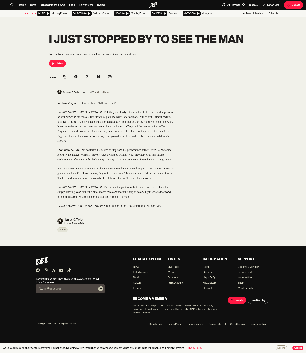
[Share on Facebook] (76, 77)
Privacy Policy (173, 324)
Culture (62, 230)
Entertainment (141, 272)
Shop (241, 282)
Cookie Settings (259, 324)
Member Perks (246, 288)
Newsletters (86, 4)
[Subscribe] (100, 288)
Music (22, 4)
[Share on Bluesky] (98, 77)
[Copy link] (64, 77)
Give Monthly (258, 300)
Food (72, 4)
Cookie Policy (214, 324)
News (33, 4)
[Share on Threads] (87, 77)
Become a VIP (245, 272)
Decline (281, 347)
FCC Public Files (235, 324)
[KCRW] (42, 263)
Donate (296, 5)
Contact (207, 288)
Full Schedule (175, 282)
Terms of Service (193, 324)
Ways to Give (245, 277)
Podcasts (252, 5)
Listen (59, 63)
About (206, 266)
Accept (298, 347)
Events (101, 4)
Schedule (273, 13)
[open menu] (5, 5)
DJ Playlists (233, 5)
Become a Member (248, 266)
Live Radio (173, 266)
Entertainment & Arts (53, 4)
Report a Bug (155, 324)
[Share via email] (110, 77)
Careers (207, 272)
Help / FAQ (209, 277)
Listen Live (273, 5)
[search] (13, 5)
